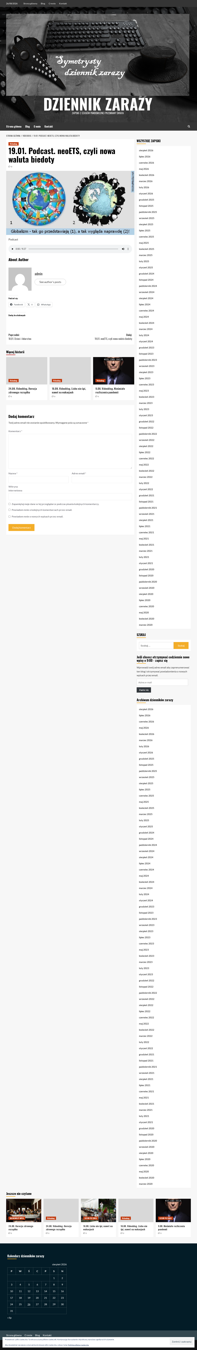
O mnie (52, 3)
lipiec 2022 (144, 452)
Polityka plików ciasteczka (78, 1345)
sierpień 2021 (146, 520)
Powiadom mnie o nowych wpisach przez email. (37, 516)
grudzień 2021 (146, 495)
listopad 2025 (146, 205)
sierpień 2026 (146, 150)
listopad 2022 (146, 427)
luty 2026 (144, 187)
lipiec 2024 (144, 304)
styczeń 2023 (146, 415)
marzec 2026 (146, 181)
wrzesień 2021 (146, 513)
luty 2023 (144, 409)
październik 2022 (148, 433)
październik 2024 (148, 286)
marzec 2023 (146, 403)
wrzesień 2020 (146, 587)
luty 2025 (144, 261)
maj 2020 (144, 612)
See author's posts (50, 282)
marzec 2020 (146, 624)
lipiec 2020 (144, 600)
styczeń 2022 (146, 489)
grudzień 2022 (146, 421)
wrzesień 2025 (146, 218)
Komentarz (15, 431)
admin (38, 273)
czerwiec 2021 (146, 532)
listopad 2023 (146, 353)
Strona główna (30, 3)
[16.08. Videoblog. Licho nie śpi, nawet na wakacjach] (70, 370)
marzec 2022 (146, 477)
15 (54, 1291)
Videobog (13, 143)
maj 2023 (144, 390)
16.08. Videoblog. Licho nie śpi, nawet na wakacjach (69, 390)
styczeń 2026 (146, 193)
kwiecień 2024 (146, 322)
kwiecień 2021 (146, 544)
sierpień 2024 (146, 298)
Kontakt (63, 3)
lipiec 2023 (144, 378)
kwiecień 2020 (146, 618)
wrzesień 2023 (146, 366)
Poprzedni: (19, 337)
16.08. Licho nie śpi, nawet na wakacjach (98, 1227)
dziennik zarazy (97, 103)
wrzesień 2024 (146, 292)
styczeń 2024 (146, 341)
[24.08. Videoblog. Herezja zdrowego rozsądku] (26, 370)
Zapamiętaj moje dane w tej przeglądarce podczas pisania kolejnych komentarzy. (55, 503)
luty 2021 (144, 557)
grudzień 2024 (146, 273)
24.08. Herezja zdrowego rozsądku (20, 1227)
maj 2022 (144, 464)
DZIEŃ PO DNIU (91, 1218)
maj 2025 (144, 242)
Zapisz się (144, 690)
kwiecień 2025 (146, 249)
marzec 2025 (146, 255)
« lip (9, 1317)
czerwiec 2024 (146, 310)
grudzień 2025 (146, 199)
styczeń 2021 (146, 563)
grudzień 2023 (146, 347)
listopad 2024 (146, 279)
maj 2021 (144, 538)
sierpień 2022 (146, 446)
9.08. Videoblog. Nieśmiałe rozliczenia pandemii (110, 390)
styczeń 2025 (146, 267)
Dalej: (113, 337)
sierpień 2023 (146, 372)
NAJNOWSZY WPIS (17, 1218)
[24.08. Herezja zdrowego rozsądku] (23, 1210)
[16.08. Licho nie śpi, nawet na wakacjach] (98, 1210)
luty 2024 (144, 335)
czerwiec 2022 (146, 458)
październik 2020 (148, 581)
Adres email (79, 473)
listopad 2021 (146, 501)
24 (11, 1304)
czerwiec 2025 (146, 236)
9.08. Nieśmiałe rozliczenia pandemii (171, 1227)
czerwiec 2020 (146, 606)
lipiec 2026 (144, 156)
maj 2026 (144, 168)
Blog (43, 3)
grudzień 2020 (146, 569)
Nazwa (12, 473)
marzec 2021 (146, 550)
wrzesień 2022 (146, 440)
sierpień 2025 (146, 224)
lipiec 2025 (144, 230)
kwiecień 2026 (146, 175)
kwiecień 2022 (146, 470)
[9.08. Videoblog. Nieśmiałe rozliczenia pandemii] (113, 370)
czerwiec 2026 (146, 162)
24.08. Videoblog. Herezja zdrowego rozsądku (22, 390)
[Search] (189, 126)
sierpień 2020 (146, 594)
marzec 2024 (146, 329)
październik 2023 (148, 359)
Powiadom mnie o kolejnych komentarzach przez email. (42, 509)
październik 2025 (148, 212)
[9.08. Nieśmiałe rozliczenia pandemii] (173, 1210)
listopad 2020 (146, 575)
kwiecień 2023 (146, 396)
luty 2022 (144, 483)
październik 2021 (148, 507)
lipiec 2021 (144, 526)
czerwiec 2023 (146, 384)
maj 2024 (144, 316)
